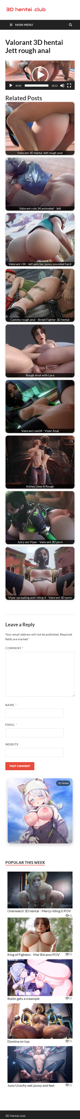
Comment (14, 648)
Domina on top (18, 1041)
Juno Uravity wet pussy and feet (30, 1085)
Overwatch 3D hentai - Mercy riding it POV (39, 911)
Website (12, 744)
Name (11, 705)
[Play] (11, 85)
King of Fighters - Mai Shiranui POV (33, 954)
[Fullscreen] (69, 85)
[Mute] (62, 85)
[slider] (36, 85)
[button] (40, 75)
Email (11, 724)
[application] (40, 75)
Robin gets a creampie (23, 998)
